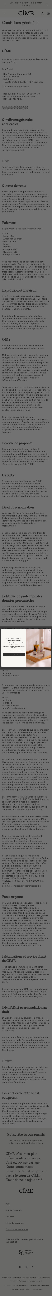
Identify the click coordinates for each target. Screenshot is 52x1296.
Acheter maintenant (13, 654)
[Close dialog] (49, 631)
